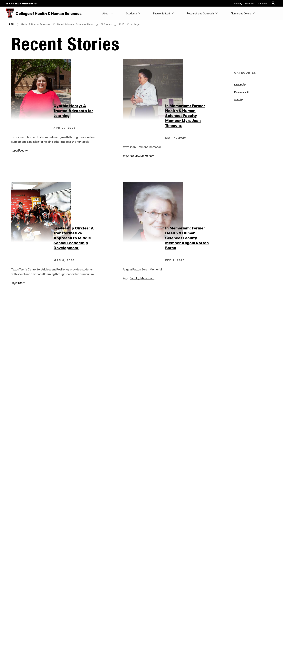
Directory (237, 3)
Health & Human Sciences (35, 24)
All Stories (106, 24)
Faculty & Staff (161, 13)
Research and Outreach (200, 13)
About (105, 13)
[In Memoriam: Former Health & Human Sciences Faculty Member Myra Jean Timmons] (178, 89)
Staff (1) (238, 99)
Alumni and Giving (241, 13)
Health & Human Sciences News (75, 24)
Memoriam (147, 155)
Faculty (23, 150)
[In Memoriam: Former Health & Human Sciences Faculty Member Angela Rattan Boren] (178, 212)
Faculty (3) (240, 84)
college (135, 24)
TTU (11, 24)
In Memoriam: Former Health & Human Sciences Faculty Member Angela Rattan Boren (187, 237)
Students (131, 13)
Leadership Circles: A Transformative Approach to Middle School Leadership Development (74, 237)
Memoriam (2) (241, 92)
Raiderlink (250, 3)
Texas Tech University (22, 3)
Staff (21, 282)
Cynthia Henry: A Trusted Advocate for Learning (73, 110)
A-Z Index (262, 3)
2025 (121, 24)
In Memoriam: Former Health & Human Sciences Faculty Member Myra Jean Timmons (185, 115)
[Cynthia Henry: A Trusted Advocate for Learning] (67, 89)
